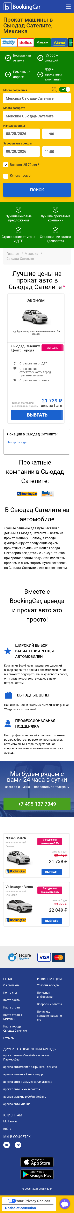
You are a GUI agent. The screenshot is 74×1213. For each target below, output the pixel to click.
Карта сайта (11, 1000)
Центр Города (17, 442)
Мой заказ (10, 1121)
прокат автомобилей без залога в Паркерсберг (26, 1057)
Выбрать (37, 414)
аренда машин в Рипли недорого (25, 1074)
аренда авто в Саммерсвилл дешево (27, 1081)
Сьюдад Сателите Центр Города (25, 348)
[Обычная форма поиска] (63, 89)
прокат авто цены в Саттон (21, 1089)
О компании (11, 985)
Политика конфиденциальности (50, 1015)
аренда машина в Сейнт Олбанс (24, 1096)
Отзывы (8, 1038)
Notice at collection (20, 1208)
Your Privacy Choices (33, 1201)
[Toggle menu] (68, 6)
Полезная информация (45, 994)
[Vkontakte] (6, 1145)
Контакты (10, 992)
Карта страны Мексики (12, 1017)
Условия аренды (48, 985)
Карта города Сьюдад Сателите (15, 1028)
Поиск (37, 189)
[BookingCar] (22, 6)
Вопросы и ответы (49, 1004)
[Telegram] (18, 1145)
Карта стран (11, 1007)
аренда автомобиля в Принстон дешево (30, 1067)
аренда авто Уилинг (16, 1104)
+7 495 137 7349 (37, 804)
